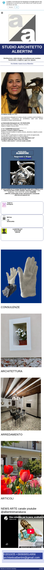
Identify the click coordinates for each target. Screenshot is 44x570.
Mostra (11, 7)
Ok (17, 7)
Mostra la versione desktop (8, 568)
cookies (41, 568)
